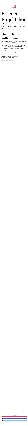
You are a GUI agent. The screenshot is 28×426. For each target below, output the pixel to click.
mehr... (3, 402)
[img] (14, 7)
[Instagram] (2, 416)
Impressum (14, 415)
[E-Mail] (2, 420)
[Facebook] (2, 418)
